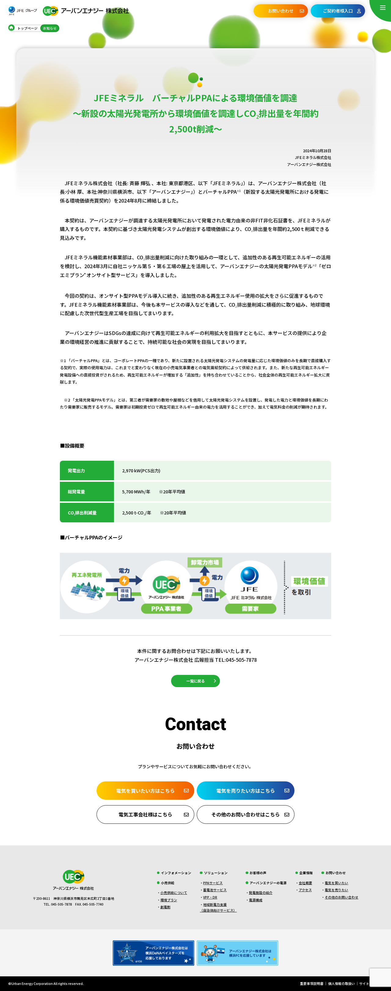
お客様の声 (258, 872)
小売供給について (173, 892)
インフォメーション (176, 872)
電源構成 (255, 900)
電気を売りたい (336, 890)
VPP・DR (210, 897)
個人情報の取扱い (341, 983)
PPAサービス (213, 883)
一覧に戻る (195, 681)
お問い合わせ (281, 11)
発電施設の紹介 (260, 892)
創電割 (165, 907)
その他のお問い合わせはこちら (245, 814)
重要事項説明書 (311, 983)
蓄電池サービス (215, 890)
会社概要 (305, 883)
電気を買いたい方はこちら (145, 790)
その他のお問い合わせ (341, 897)
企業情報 (306, 872)
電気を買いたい (336, 883)
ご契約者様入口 (338, 11)
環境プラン (168, 900)
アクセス (305, 890)
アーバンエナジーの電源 (268, 883)
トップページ (27, 28)
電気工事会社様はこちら (145, 814)
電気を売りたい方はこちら (245, 790)
